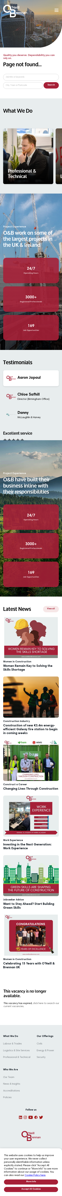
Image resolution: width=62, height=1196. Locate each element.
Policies (7, 1097)
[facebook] (36, 1117)
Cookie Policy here (35, 1175)
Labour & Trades (12, 1043)
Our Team (8, 1077)
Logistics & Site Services (16, 1050)
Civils (39, 1043)
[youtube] (30, 1117)
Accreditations (11, 1091)
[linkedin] (20, 1117)
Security (41, 1057)
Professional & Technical (16, 1057)
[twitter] (41, 1117)
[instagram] (25, 1117)
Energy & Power (45, 1050)
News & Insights (11, 1084)
